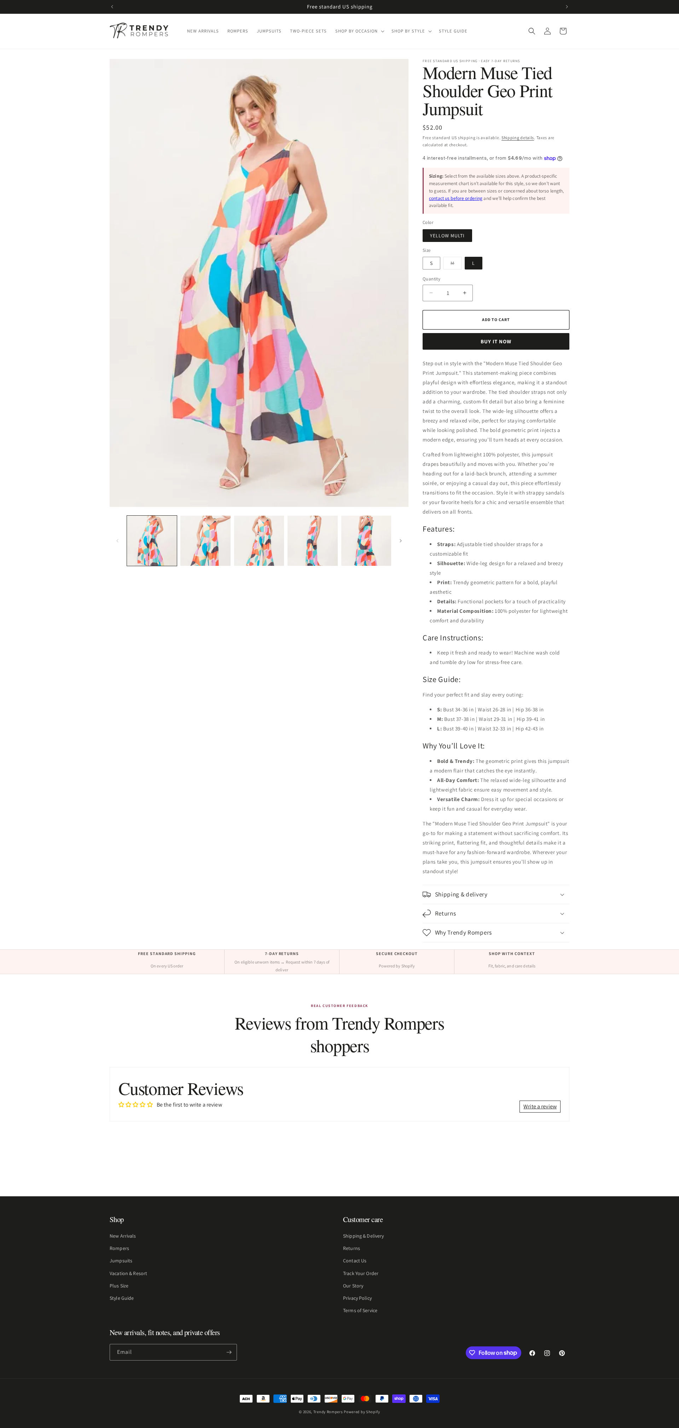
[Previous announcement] (112, 6)
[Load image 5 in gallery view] (366, 540)
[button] (359, 31)
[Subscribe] (229, 1352)
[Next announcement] (567, 6)
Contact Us (354, 1261)
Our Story (353, 1285)
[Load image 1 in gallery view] (152, 540)
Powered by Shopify (362, 1411)
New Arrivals (123, 1236)
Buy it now (496, 341)
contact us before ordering (455, 198)
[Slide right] (400, 541)
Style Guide (122, 1298)
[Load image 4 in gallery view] (312, 540)
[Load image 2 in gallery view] (205, 540)
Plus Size (119, 1285)
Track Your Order (360, 1273)
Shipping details (517, 137)
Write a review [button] (540, 1106)
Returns (351, 1248)
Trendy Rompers (328, 1411)
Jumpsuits (121, 1261)
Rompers (119, 1248)
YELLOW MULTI (447, 235)
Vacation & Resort (128, 1273)
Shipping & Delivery (363, 1236)
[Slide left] (117, 541)
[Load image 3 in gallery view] (259, 540)
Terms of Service (360, 1310)
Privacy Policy (357, 1298)
